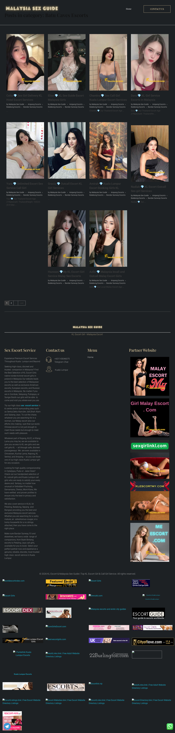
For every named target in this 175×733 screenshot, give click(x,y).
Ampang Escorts (34, 104)
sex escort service (29, 405)
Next (15, 303)
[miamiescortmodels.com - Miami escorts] (23, 629)
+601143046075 (62, 358)
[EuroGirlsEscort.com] (66, 626)
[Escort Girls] (109, 583)
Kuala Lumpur (71, 584)
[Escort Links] (109, 627)
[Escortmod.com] (23, 686)
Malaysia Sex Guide (16, 104)
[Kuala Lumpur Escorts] (152, 627)
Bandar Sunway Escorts (32, 107)
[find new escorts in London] (109, 640)
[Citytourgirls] (152, 654)
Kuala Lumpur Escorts (23, 674)
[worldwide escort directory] (66, 596)
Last (22, 303)
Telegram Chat (61, 362)
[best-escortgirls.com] (66, 639)
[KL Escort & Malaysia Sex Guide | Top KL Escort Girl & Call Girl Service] (31, 8)
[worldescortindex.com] (23, 580)
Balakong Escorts (13, 107)
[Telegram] (7, 726)
